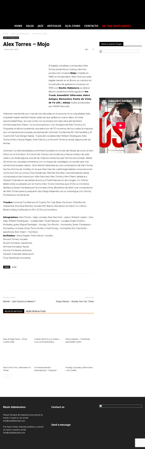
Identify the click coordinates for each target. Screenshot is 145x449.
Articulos (54, 25)
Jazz (40, 25)
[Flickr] (118, 2)
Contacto (91, 25)
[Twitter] (134, 2)
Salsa (30, 25)
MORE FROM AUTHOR (36, 311)
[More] (32, 56)
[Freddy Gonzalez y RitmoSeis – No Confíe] (80, 355)
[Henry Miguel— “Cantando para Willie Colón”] (80, 327)
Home (18, 25)
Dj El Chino (72, 25)
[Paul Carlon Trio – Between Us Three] (17, 355)
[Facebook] (113, 2)
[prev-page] (5, 376)
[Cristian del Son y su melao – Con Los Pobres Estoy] (48, 327)
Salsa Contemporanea (20, 33)
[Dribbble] (108, 2)
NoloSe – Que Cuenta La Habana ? (19, 301)
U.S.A (14, 267)
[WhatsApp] (139, 2)
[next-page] (9, 376)
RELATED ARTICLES (14, 311)
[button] (138, 26)
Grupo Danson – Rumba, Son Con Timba (75, 301)
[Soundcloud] (129, 2)
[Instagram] (123, 2)
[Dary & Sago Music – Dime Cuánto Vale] (17, 327)
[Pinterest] (19, 56)
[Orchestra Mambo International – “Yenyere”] (48, 355)
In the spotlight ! (116, 26)
